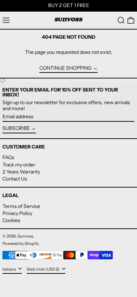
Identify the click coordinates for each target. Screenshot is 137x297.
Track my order (18, 165)
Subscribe (16, 128)
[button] (121, 20)
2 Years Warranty (21, 172)
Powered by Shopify (20, 243)
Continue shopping (65, 68)
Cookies (11, 220)
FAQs (8, 157)
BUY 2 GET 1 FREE (68, 5)
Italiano (9, 269)
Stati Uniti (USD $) (43, 269)
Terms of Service (21, 206)
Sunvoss (25, 236)
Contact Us (14, 179)
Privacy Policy (17, 213)
